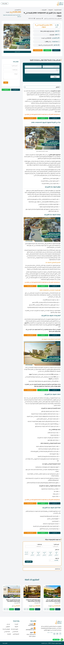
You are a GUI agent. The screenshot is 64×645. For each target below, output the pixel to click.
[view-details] (45, 609)
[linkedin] (54, 634)
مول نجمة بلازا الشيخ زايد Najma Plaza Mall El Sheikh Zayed (13, 600)
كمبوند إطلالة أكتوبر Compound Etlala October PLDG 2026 (33, 600)
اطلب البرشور (17, 51)
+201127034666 (32, 625)
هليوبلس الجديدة (6, 629)
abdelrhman (39, 18)
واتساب (46, 50)
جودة (4, 643)
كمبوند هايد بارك (14, 629)
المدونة (16, 626)
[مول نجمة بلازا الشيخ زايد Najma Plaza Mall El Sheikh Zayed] (11, 591)
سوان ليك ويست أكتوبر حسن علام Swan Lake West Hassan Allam (53, 600)
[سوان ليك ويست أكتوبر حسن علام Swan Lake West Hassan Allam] (52, 591)
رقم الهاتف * (39, 544)
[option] (17, 36)
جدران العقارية (44, 643)
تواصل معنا (4, 3)
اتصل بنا (55, 50)
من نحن (8, 624)
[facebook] (60, 634)
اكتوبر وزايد (52, 34)
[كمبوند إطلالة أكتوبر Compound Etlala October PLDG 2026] (32, 591)
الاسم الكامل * (56, 544)
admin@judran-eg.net (31, 629)
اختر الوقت (57, 558)
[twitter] (57, 634)
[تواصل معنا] (48, 609)
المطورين (8, 626)
